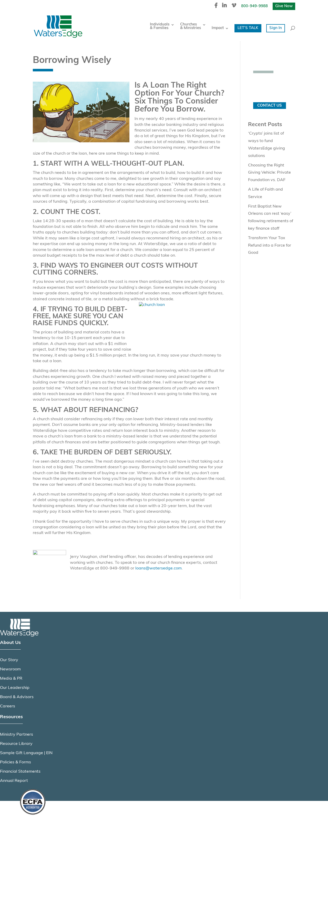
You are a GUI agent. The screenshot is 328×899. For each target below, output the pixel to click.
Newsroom (10, 669)
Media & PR (11, 679)
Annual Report (14, 781)
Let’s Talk (248, 28)
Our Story (9, 660)
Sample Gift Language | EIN (26, 753)
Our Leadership (14, 688)
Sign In (275, 28)
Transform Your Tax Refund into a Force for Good (269, 245)
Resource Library (16, 744)
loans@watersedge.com (158, 568)
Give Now (284, 6)
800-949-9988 (254, 6)
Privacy (26, 840)
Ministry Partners (16, 735)
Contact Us (269, 106)
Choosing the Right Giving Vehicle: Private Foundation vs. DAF (269, 172)
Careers (7, 706)
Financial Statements (20, 772)
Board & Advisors (17, 697)
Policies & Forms (15, 762)
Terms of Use (31, 852)
